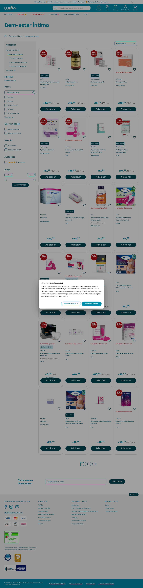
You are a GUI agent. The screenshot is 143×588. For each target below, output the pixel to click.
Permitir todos (91, 304)
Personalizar (70, 304)
